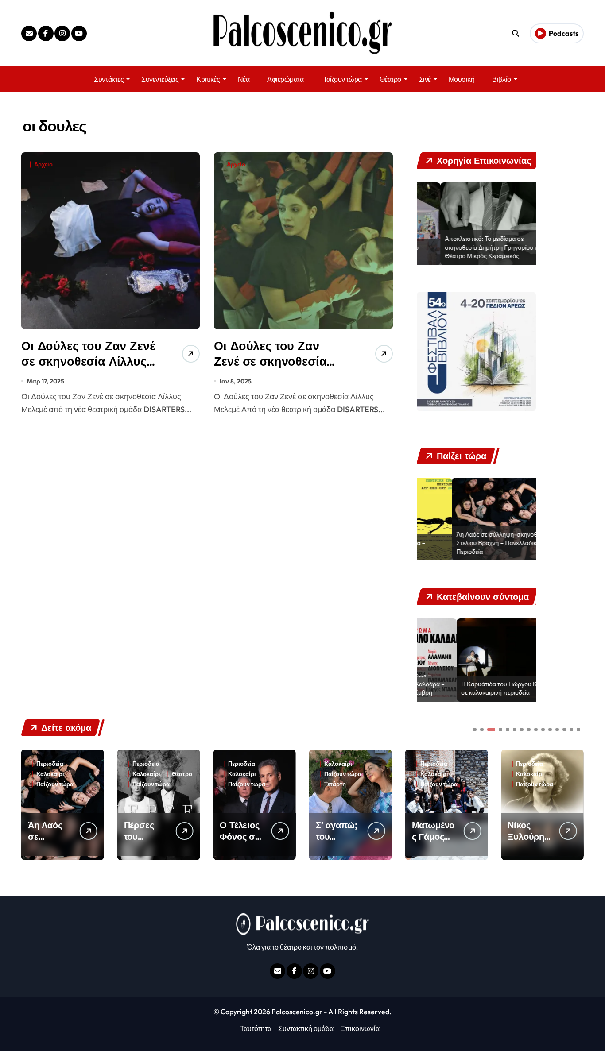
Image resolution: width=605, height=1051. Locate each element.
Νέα (244, 79)
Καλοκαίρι (50, 774)
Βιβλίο (501, 79)
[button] (575, 804)
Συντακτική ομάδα (306, 1028)
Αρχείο (43, 164)
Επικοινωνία (360, 1028)
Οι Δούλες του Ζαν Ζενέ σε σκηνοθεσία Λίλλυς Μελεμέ (270, 361)
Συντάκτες (109, 79)
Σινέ (425, 79)
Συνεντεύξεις (159, 79)
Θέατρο (390, 79)
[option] (476, 224)
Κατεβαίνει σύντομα (543, 784)
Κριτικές (208, 79)
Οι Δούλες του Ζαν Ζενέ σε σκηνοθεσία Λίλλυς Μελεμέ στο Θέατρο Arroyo (88, 369)
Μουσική (462, 79)
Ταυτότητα (255, 1028)
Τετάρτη (239, 784)
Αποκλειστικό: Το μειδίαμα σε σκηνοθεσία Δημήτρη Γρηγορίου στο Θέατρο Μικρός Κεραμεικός (471, 247)
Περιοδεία (49, 764)
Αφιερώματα (285, 79)
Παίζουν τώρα (341, 79)
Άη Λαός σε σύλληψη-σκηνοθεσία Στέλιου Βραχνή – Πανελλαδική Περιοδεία (467, 543)
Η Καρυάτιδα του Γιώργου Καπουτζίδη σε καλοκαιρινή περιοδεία (473, 688)
